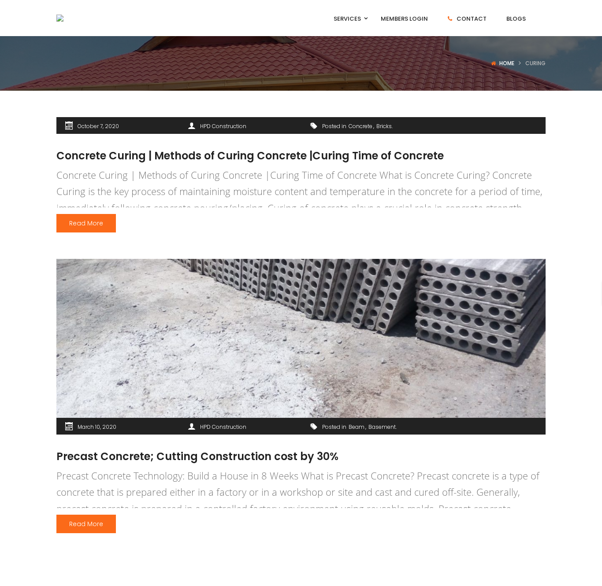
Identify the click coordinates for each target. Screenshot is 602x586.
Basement (382, 427)
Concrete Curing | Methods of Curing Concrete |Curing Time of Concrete (250, 155)
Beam (356, 427)
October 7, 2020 (98, 126)
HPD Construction (223, 126)
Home (506, 63)
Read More (86, 223)
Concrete (360, 126)
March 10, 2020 (97, 427)
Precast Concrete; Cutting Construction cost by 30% (197, 456)
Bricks (384, 126)
